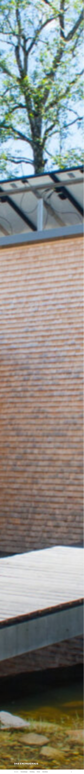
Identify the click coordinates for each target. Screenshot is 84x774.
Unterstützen (45, 771)
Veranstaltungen (24, 771)
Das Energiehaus (26, 763)
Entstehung (32, 771)
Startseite (16, 771)
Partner (38, 771)
